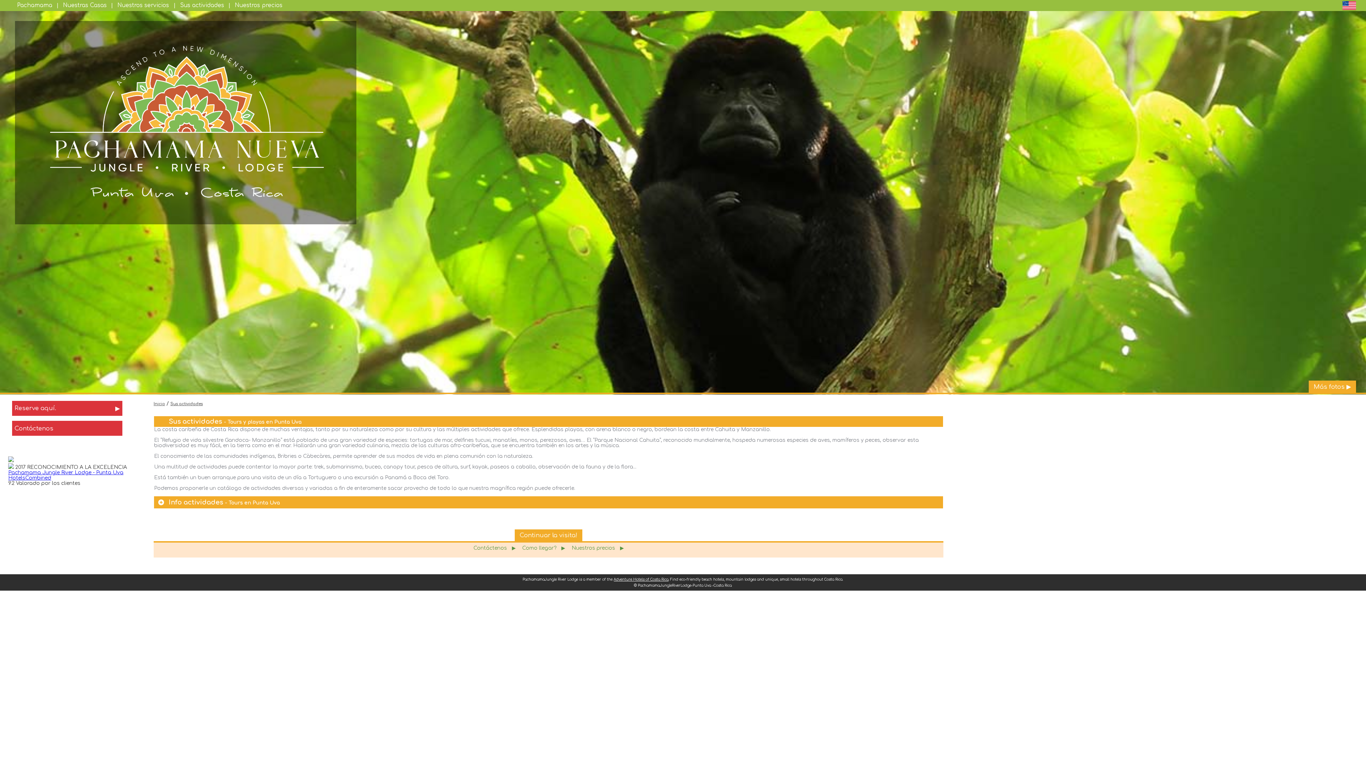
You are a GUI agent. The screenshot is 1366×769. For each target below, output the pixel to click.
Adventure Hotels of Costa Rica (641, 579)
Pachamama (34, 5)
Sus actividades (202, 5)
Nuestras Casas (85, 5)
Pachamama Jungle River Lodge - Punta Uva (65, 472)
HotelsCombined (29, 478)
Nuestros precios (258, 5)
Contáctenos (494, 548)
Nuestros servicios (143, 5)
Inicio (159, 404)
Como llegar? (543, 548)
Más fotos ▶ (1332, 386)
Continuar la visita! (548, 535)
